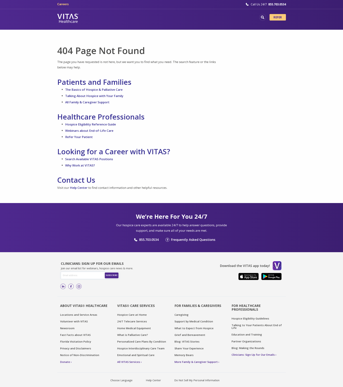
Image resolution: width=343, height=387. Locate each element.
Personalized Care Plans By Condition (141, 341)
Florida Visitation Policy (75, 341)
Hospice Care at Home (132, 314)
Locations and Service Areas (78, 314)
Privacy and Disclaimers (75, 348)
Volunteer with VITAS (74, 321)
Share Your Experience (189, 348)
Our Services (151, 18)
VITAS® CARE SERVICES (136, 305)
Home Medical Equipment (134, 328)
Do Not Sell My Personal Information (196, 380)
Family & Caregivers (231, 18)
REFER (277, 17)
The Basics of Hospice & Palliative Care (94, 89)
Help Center (79, 188)
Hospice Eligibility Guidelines (250, 318)
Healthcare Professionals (188, 18)
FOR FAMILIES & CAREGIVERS (197, 305)
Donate (65, 362)
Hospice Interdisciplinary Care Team (141, 348)
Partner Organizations (246, 341)
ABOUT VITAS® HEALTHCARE (83, 305)
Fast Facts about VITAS (75, 335)
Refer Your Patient (79, 137)
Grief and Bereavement (189, 335)
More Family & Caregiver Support (196, 362)
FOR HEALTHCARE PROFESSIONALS (246, 307)
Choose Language (121, 380)
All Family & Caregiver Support (87, 102)
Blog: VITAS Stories (186, 341)
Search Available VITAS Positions (89, 159)
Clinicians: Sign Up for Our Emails (253, 354)
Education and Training (247, 334)
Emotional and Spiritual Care (135, 355)
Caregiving (181, 314)
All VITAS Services (128, 362)
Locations (96, 18)
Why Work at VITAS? (80, 165)
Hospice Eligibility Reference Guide (90, 124)
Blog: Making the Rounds (248, 348)
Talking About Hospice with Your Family (94, 96)
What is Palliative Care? (132, 335)
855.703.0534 (149, 239)
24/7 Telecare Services (132, 321)
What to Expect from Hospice (194, 328)
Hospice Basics (122, 18)
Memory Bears (184, 355)
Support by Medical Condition (193, 321)
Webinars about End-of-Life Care (89, 131)
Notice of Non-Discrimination (79, 355)
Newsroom (67, 328)
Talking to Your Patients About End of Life (257, 326)
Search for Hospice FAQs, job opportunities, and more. (262, 17)
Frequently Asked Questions (193, 239)
